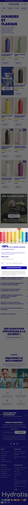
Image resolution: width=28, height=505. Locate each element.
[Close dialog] (26, 230)
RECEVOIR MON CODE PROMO (14, 267)
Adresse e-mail (4, 256)
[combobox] (3, 263)
